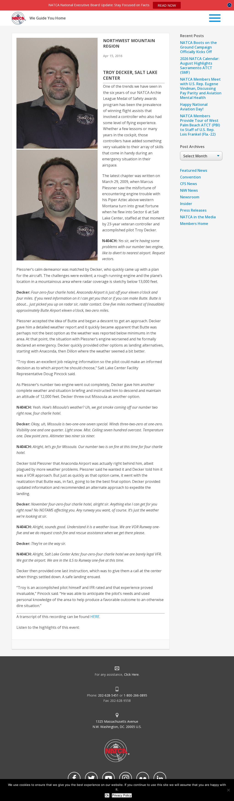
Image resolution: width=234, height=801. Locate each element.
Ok (107, 795)
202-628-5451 (108, 695)
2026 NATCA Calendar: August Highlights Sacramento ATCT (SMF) (199, 65)
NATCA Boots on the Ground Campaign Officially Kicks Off (198, 47)
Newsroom (189, 197)
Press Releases (193, 210)
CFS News (188, 183)
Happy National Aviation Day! (193, 107)
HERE (94, 616)
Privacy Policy (121, 795)
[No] (228, 790)
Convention (190, 177)
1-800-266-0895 (135, 695)
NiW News (189, 190)
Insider (186, 203)
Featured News (193, 170)
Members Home (194, 223)
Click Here (131, 674)
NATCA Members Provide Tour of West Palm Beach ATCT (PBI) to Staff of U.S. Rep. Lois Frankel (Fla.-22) (200, 125)
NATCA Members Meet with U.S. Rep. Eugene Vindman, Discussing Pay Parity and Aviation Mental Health (200, 88)
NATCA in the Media (198, 216)
